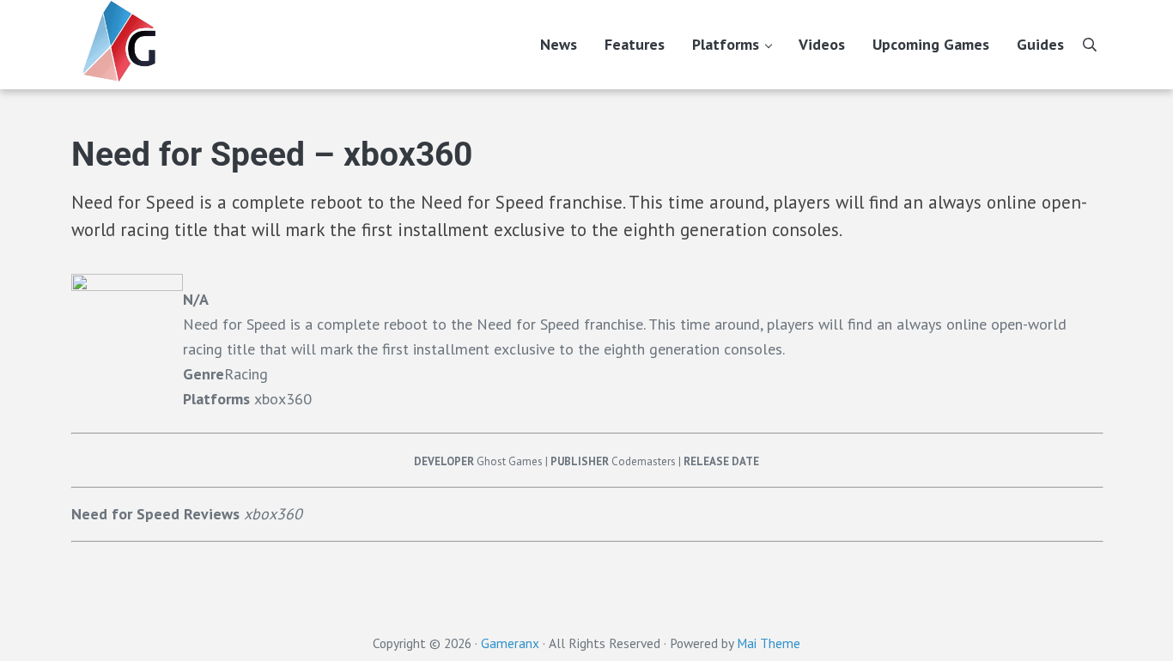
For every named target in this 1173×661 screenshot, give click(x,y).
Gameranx (510, 643)
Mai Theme (768, 643)
